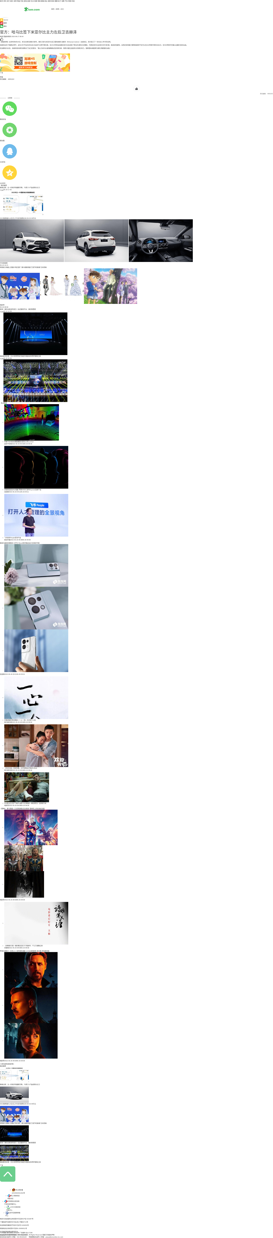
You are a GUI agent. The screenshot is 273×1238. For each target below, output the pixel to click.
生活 (32, 1)
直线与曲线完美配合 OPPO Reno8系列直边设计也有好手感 (19, 543)
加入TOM (29, 1233)
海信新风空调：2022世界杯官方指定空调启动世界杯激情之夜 (20, 356)
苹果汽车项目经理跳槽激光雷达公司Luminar (19, 442)
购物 (69, 1)
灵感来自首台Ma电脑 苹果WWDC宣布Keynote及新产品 (22, 490)
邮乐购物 (10, 1233)
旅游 (28, 1)
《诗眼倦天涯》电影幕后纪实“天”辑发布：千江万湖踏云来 (23, 945)
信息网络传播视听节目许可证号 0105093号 (14, 1225)
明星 (18, 1)
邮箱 (42, 1)
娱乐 (11, 1)
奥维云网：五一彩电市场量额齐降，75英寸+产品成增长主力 (20, 187)
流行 (8, 1)
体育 (15, 1)
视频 (49, 1)
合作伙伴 (16, 1233)
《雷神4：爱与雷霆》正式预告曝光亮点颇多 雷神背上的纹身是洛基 (22, 808)
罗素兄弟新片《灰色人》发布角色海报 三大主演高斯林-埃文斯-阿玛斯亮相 (24, 951)
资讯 (4, 1)
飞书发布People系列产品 (12, 538)
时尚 (21, 1)
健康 (56, 1)
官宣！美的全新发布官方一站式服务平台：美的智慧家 (18, 309)
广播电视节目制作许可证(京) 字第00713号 (14, 1222)
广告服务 (23, 1233)
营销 (39, 1)
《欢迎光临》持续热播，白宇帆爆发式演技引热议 (20, 768)
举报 (1, 77)
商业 (45, 1)
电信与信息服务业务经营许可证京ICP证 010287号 (16, 1219)
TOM (1, 190)
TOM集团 (3, 1233)
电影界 (6, 805)
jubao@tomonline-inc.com (54, 1237)
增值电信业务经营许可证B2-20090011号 (13, 1228)
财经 (52, 1)
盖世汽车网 (8, 444)
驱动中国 (7, 540)
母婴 (35, 1)
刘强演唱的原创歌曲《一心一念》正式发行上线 (20, 720)
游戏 (25, 1)
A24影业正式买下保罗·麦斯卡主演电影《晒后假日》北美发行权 (25, 803)
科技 (73, 1)
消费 (62, 1)
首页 (1, 1)
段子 (59, 1)
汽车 (66, 1)
